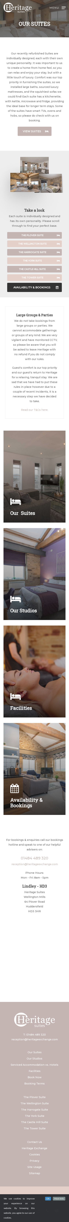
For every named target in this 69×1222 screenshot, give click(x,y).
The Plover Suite (34, 1097)
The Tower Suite (35, 1128)
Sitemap (34, 1173)
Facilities (34, 1071)
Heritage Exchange (34, 1148)
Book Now (35, 1077)
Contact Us (34, 1142)
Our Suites (35, 1052)
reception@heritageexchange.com (34, 864)
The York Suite (34, 1116)
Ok (48, 1199)
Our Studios (34, 1058)
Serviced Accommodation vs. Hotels (34, 1064)
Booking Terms (34, 1083)
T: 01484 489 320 (34, 1034)
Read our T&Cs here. (34, 410)
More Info (59, 1199)
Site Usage (34, 1167)
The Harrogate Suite (34, 1109)
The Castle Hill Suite (34, 1122)
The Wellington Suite (34, 1103)
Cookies (34, 1154)
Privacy (34, 1160)
